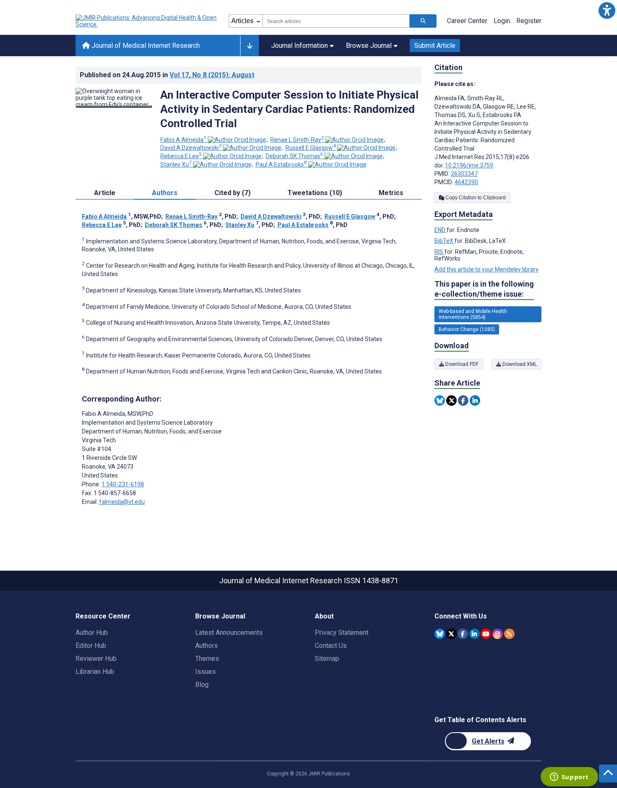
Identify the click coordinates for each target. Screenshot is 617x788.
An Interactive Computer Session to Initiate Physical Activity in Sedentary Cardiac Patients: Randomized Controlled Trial (289, 109)
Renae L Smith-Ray (297, 139)
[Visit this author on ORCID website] (237, 139)
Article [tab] (104, 193)
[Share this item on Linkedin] (475, 400)
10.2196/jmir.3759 (469, 165)
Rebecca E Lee (181, 156)
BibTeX (444, 240)
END (440, 230)
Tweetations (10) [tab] (315, 193)
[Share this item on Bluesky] (439, 400)
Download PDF (461, 364)
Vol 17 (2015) (212, 75)
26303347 (464, 173)
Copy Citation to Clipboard (475, 198)
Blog (202, 685)
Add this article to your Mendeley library (486, 269)
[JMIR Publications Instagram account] (497, 634)
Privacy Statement (342, 633)
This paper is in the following (484, 288)
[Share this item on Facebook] (463, 400)
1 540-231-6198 (123, 484)
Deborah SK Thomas (294, 156)
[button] (606, 10)
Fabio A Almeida (183, 139)
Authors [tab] (165, 193)
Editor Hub (91, 646)
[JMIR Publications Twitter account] (451, 634)
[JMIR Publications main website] (147, 21)
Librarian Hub (95, 672)
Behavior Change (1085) (467, 329)
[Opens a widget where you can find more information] (569, 777)
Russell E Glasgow (310, 147)
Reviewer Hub (96, 659)
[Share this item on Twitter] (451, 400)
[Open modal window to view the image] (114, 106)
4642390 (466, 182)
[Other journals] (249, 46)
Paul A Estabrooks (281, 164)
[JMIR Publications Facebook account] (463, 634)
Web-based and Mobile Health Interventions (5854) (473, 314)
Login (502, 21)
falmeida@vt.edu (122, 501)
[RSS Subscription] (509, 634)
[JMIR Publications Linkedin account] (474, 634)
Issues (205, 672)
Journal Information (299, 46)
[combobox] (336, 21)
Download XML (519, 364)
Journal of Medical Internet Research (145, 46)
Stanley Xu (176, 164)
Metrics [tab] (391, 193)
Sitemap (327, 659)
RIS (439, 251)
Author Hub (92, 633)
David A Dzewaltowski (191, 147)
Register (528, 21)
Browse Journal (369, 46)
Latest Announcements (229, 633)
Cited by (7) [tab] (232, 193)
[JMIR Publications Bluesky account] (439, 634)
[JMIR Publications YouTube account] (486, 634)
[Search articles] (423, 21)
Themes (207, 659)
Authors (206, 646)
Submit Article (434, 46)
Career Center (467, 21)
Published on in (167, 75)
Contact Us (331, 646)
